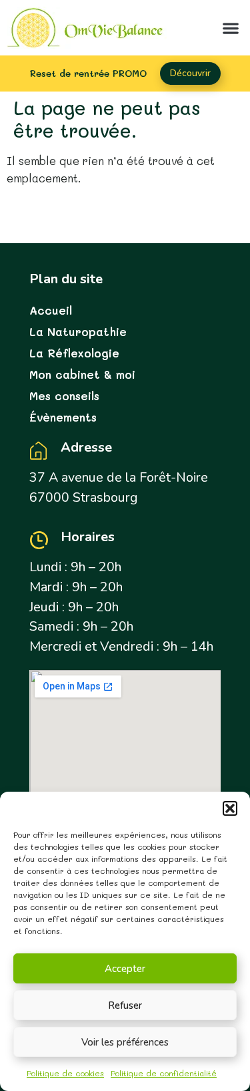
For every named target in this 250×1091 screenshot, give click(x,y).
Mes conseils (64, 395)
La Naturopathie (78, 331)
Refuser (125, 1005)
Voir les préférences (125, 1042)
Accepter (125, 968)
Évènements (63, 417)
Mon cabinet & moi (82, 374)
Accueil (50, 310)
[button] (230, 808)
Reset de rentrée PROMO (88, 73)
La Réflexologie (74, 352)
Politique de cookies (65, 1073)
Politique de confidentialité (164, 1073)
